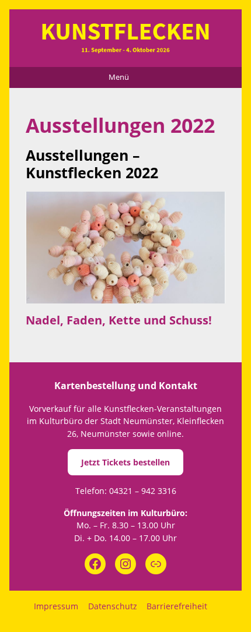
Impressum (56, 606)
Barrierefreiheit (177, 606)
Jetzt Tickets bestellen (125, 462)
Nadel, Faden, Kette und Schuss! (119, 320)
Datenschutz (112, 606)
